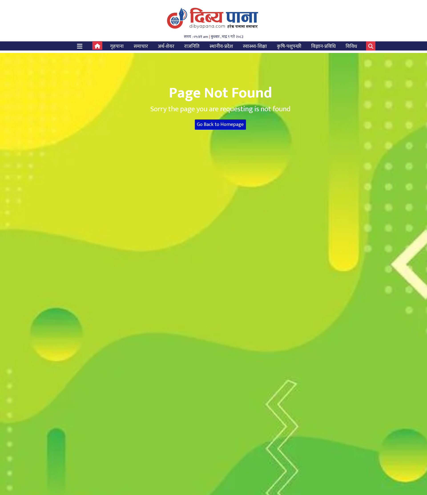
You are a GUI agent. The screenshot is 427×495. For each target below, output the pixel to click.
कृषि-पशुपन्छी (289, 46)
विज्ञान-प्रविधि (323, 46)
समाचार (141, 46)
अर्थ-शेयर (166, 46)
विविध (351, 46)
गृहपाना (117, 46)
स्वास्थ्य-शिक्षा (255, 46)
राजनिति (191, 46)
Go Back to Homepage (220, 124)
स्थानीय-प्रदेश (221, 46)
